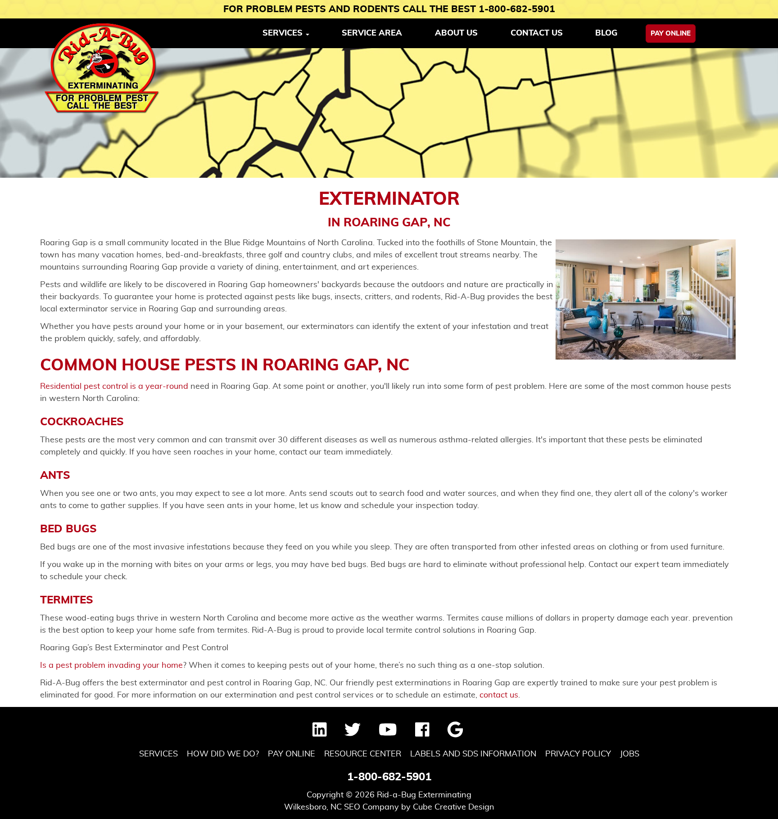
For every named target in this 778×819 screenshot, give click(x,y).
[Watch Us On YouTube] (388, 733)
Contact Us (537, 33)
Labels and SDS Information (473, 754)
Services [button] (283, 33)
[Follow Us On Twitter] (352, 733)
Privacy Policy (578, 754)
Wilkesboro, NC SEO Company (341, 807)
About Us (456, 33)
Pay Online (671, 33)
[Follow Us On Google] (455, 733)
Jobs (629, 754)
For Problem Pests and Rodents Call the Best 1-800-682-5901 (389, 9)
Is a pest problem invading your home (111, 666)
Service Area (372, 33)
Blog (606, 33)
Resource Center (362, 754)
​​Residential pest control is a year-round (114, 386)
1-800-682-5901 (389, 777)
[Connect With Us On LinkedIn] (319, 733)
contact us (498, 695)
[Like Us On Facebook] (422, 733)
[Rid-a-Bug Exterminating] (102, 68)
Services (158, 754)
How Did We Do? (223, 754)
